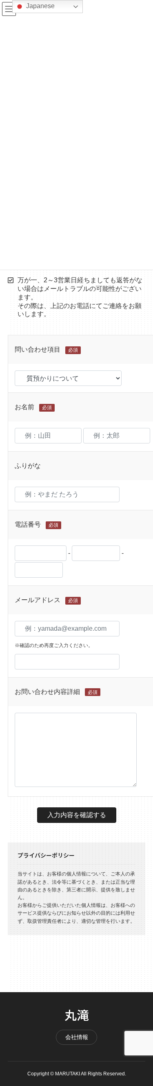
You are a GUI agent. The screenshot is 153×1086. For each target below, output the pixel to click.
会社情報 (76, 1037)
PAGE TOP (142, 1046)
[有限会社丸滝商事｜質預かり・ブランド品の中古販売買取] (77, 1015)
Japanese (39, 5)
